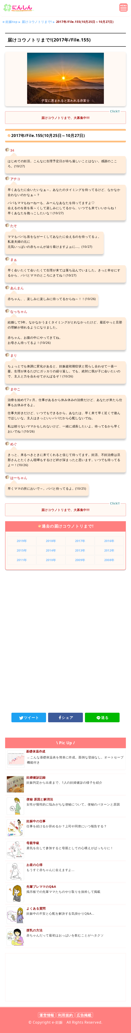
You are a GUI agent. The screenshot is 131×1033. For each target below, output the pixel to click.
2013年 (80, 550)
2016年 (109, 541)
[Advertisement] (65, 601)
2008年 (109, 560)
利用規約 (65, 1015)
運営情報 (46, 1015)
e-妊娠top (10, 22)
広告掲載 (84, 1015)
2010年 (51, 560)
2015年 (22, 550)
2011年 (22, 560)
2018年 (51, 541)
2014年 (51, 550)
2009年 (80, 560)
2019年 (22, 541)
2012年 (109, 550)
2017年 (80, 541)
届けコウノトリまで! (37, 22)
